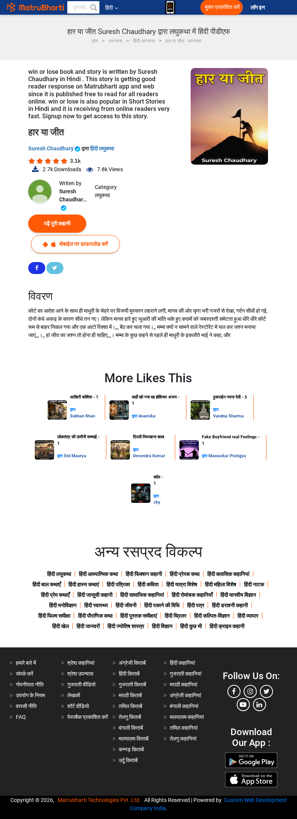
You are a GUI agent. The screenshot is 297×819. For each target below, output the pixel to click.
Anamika (146, 416)
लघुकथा (102, 195)
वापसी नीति (26, 706)
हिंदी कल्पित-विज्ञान (212, 616)
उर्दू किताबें (128, 760)
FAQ (21, 717)
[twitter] (266, 691)
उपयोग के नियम (30, 695)
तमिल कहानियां (184, 728)
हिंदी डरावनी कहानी (230, 605)
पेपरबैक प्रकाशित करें (87, 717)
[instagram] (250, 691)
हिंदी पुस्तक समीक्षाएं (138, 616)
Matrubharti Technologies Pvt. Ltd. (100, 800)
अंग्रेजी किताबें (132, 663)
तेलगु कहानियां (183, 739)
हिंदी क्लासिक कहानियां (228, 574)
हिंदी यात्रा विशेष (181, 584)
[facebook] (234, 691)
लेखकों (73, 695)
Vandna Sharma (228, 416)
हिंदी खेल (60, 626)
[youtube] (243, 704)
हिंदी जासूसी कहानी (95, 595)
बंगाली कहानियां (184, 706)
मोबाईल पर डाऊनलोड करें (83, 244)
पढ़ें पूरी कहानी (57, 223)
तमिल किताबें (130, 706)
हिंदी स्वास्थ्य (96, 605)
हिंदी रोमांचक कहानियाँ (192, 595)
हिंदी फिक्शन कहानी (144, 574)
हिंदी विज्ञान (162, 626)
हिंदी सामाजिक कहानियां (142, 595)
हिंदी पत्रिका (118, 584)
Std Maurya (75, 455)
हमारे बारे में (26, 663)
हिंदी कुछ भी (191, 626)
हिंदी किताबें (129, 674)
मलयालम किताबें (133, 739)
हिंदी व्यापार (247, 616)
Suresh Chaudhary (51, 148)
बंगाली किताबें (131, 728)
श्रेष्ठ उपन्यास (80, 674)
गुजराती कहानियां (185, 674)
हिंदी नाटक (254, 584)
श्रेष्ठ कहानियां (80, 663)
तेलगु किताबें (130, 717)
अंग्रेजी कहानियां (185, 695)
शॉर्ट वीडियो (78, 706)
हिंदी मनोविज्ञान (63, 605)
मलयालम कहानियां (187, 717)
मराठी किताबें (130, 695)
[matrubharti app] (170, 7)
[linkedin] (259, 704)
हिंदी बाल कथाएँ (46, 584)
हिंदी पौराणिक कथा (95, 616)
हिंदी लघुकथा (102, 148)
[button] (93, 7)
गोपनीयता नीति (30, 684)
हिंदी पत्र (195, 605)
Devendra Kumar (149, 455)
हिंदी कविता (148, 584)
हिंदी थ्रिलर (175, 616)
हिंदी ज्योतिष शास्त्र (126, 626)
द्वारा (72, 409)
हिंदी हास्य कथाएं (83, 584)
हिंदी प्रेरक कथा (185, 574)
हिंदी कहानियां (182, 663)
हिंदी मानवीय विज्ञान (238, 595)
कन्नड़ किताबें (131, 749)
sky (157, 502)
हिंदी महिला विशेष (220, 584)
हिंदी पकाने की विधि (161, 605)
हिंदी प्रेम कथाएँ (55, 595)
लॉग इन (258, 7)
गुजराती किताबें (132, 684)
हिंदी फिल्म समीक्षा (54, 616)
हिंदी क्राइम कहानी (227, 626)
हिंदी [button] (109, 8)
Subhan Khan (82, 416)
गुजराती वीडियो (81, 684)
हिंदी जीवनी (126, 605)
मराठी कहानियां (183, 684)
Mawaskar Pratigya (227, 455)
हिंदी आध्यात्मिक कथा (98, 574)
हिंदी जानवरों (88, 626)
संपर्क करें (24, 674)
